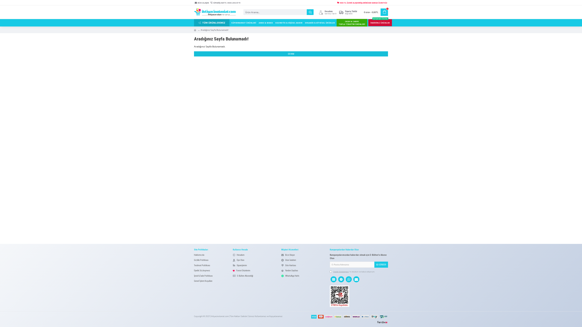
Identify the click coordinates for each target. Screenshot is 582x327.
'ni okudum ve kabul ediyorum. (354, 272)
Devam (291, 54)
